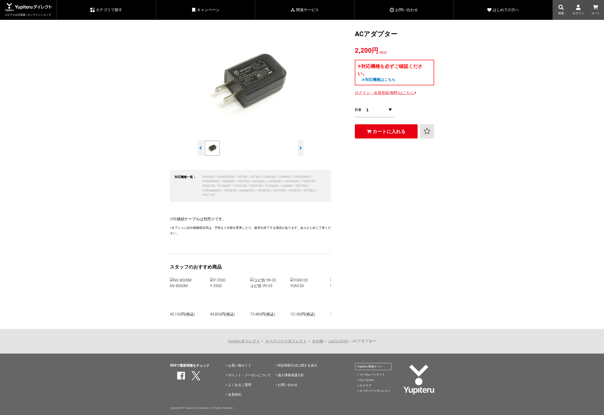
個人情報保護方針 (291, 375)
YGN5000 (269, 176)
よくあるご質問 (239, 385)
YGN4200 (294, 190)
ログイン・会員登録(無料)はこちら (385, 93)
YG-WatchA (272, 185)
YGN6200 (264, 190)
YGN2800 (228, 181)
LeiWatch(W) (247, 190)
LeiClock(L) (259, 181)
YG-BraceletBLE (212, 190)
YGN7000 (279, 190)
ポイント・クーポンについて (249, 375)
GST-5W (243, 176)
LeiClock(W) (292, 181)
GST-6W (255, 176)
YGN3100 (240, 185)
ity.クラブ (365, 385)
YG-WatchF (224, 185)
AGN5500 (208, 176)
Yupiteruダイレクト (244, 341)
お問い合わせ (288, 385)
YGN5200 (230, 190)
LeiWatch (288, 185)
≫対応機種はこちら (378, 79)
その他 (317, 341)
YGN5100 (308, 181)
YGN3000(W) (211, 181)
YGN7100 (208, 195)
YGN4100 (256, 185)
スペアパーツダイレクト (286, 341)
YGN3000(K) (302, 176)
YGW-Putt (243, 181)
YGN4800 (285, 176)
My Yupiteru (366, 380)
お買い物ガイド (239, 365)
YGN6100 (208, 185)
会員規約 (234, 394)
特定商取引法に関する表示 (297, 365)
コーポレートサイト (372, 374)
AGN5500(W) (226, 176)
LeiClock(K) (275, 181)
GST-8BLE (309, 190)
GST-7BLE (302, 185)
